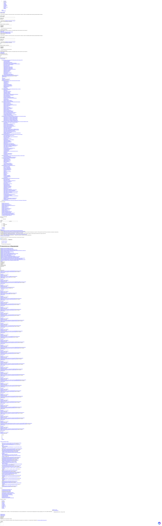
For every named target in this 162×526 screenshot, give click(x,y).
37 (9, 209)
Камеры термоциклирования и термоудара (8, 205)
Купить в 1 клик (2, 274)
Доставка (3, 503)
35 (8, 203)
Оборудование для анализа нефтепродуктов (8, 493)
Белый (4, 223)
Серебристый (5, 224)
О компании (5, 5)
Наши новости (2, 229)
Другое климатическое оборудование (7, 213)
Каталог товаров (2, 58)
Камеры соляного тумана (5, 209)
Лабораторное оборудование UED (7, 489)
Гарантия (5, 4)
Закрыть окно (2, 52)
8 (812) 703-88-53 (2, 32)
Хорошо (2, 521)
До (9, 221)
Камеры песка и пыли (5, 207)
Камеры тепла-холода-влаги (6, 204)
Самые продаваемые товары (4, 441)
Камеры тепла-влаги (5, 203)
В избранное (2, 275)
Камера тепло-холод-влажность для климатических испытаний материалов (14, 231)
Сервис (5, 3)
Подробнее (3, 78)
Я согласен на (8, 20)
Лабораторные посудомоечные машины (8, 492)
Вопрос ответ (4, 506)
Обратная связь (2, 514)
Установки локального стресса (6, 215)
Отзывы (5, 6)
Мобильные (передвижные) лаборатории (8, 497)
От (0, 221)
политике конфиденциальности (42, 520)
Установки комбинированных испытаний (8, 214)
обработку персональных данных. (10, 20)
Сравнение (6, 274)
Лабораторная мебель (5, 495)
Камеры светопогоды (5, 206)
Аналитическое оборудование (6, 490)
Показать (3, 227)
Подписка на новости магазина (4, 235)
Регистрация (4, 10)
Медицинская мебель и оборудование (7, 494)
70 (14, 205)
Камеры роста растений (5, 210)
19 (9, 210)
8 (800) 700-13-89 (7, 32)
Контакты (5, 2)
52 (13, 213)
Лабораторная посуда (5, 496)
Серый (4, 225)
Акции (5, 7)
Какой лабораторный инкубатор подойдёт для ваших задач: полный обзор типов (15, 234)
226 (10, 204)
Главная (3, 500)
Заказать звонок (2, 12)
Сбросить (3, 228)
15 (11, 215)
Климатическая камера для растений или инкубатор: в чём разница (13, 232)
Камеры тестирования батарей (6, 212)
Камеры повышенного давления (6, 211)
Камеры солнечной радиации (6, 208)
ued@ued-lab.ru (56, 510)
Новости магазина (4, 238)
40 (14, 214)
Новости (5, 8)
